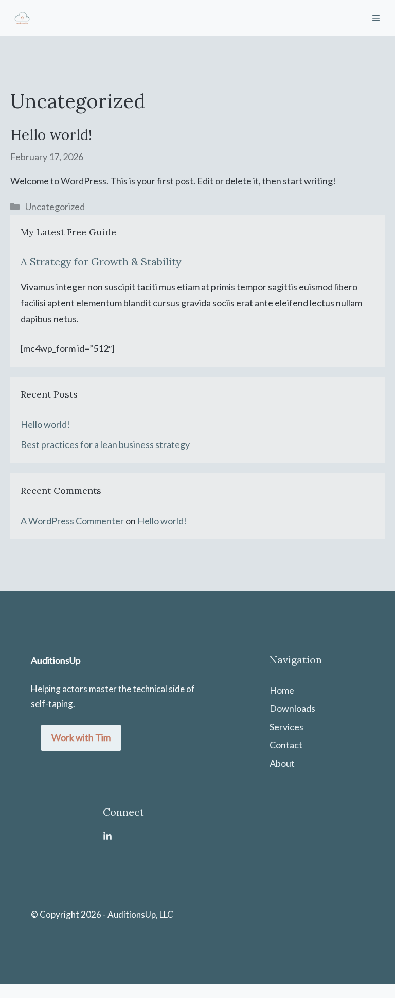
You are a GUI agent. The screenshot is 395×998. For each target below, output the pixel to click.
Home (282, 690)
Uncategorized (55, 206)
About (282, 763)
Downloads (292, 708)
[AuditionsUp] (22, 18)
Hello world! (51, 135)
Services (286, 726)
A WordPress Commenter (72, 520)
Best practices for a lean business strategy (105, 444)
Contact (286, 744)
